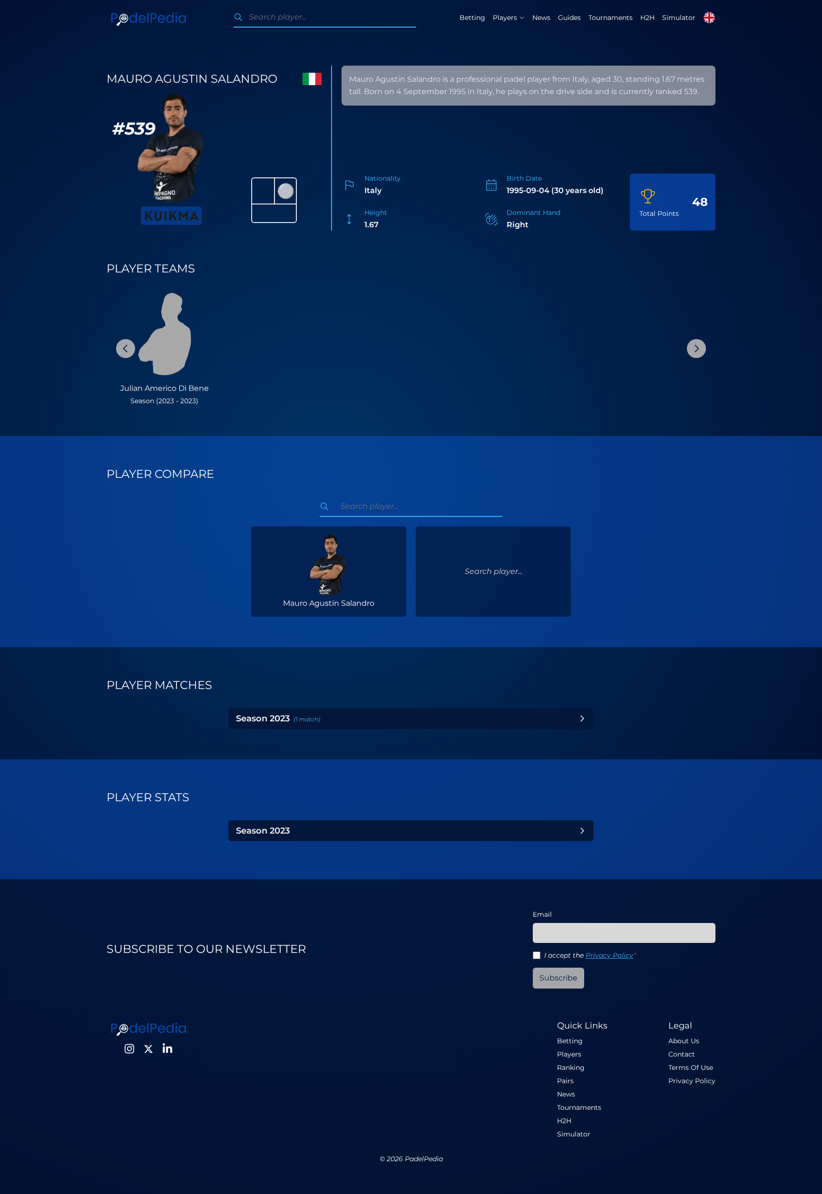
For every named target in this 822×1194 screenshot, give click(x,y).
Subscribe (558, 977)
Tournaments (610, 17)
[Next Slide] (696, 348)
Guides (569, 17)
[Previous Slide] (125, 348)
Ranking (571, 1067)
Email (542, 914)
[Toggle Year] (582, 718)
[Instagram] (129, 1049)
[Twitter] (148, 1049)
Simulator (678, 17)
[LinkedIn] (167, 1049)
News (541, 17)
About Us (683, 1041)
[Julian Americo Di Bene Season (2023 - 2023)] (164, 333)
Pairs (565, 1081)
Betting (472, 17)
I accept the (590, 955)
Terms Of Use (690, 1067)
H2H (647, 17)
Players (569, 1054)
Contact (681, 1054)
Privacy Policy (610, 955)
